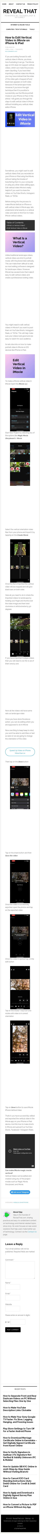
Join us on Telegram (21, 1192)
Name (8, 1283)
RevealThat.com (18, 1518)
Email (8, 1294)
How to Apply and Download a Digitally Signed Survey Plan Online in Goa (18, 1495)
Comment (9, 1260)
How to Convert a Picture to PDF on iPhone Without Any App (19, 1505)
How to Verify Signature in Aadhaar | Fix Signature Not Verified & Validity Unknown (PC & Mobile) (19, 1456)
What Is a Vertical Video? (16, 225)
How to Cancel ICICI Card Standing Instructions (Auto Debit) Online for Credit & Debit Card (19, 1482)
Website (8, 1304)
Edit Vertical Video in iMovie (17, 228)
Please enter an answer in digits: (17, 1315)
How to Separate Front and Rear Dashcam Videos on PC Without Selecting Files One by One (19, 1398)
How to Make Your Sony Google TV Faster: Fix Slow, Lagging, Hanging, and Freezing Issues (19, 1419)
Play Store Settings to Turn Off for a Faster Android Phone (18, 1430)
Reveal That (20, 11)
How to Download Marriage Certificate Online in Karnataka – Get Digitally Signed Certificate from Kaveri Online (20, 1442)
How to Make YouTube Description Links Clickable (17, 1409)
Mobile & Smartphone (20, 1202)
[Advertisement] (20, 148)
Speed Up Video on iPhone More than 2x (20, 751)
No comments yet (11, 51)
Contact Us (32, 1232)
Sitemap (28, 1518)
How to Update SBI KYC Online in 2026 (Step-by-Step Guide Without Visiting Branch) (20, 1469)
